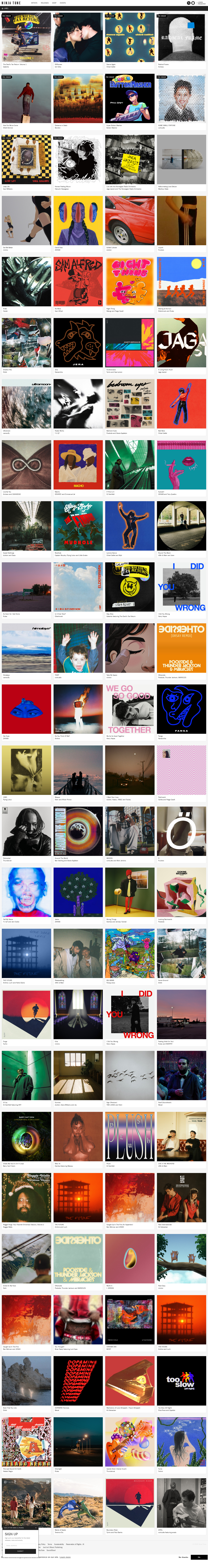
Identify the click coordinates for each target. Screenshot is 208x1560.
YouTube (41, 1550)
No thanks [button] (183, 1557)
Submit (20, 1551)
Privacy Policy (40, 1544)
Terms (50, 1544)
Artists (34, 3)
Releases (45, 3)
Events (63, 3)
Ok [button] (199, 1557)
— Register (201, 3)
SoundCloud (51, 1550)
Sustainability (59, 1544)
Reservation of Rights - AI (75, 1544)
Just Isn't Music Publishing (52, 1547)
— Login (200, 2)
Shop (54, 3)
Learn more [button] (65, 1557)
